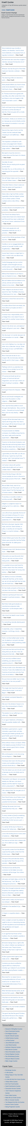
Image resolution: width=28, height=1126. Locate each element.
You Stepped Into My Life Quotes (14, 1102)
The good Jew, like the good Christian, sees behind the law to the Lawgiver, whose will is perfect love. (13, 1016)
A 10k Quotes (9, 1072)
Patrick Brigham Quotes (12, 1054)
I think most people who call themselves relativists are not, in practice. (11, 231)
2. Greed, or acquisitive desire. (11, 913)
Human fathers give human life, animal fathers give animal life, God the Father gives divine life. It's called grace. (13, 540)
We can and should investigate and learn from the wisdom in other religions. (12, 399)
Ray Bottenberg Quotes (12, 1056)
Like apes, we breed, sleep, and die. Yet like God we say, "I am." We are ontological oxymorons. (13, 881)
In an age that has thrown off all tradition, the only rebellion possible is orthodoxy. (13, 936)
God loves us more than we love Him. (13, 298)
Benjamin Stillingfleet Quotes (13, 1029)
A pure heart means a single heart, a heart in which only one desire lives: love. (13, 256)
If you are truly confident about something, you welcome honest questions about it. (11, 661)
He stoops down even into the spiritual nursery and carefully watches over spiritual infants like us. (13, 763)
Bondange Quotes (10, 1070)
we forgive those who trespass (11, 389)
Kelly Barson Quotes (11, 1049)
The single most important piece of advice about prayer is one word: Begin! (12, 690)
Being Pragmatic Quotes (12, 1107)
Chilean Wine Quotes (11, 1081)
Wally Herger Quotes (11, 1061)
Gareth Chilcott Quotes (12, 1036)
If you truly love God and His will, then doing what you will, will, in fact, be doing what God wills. (13, 652)
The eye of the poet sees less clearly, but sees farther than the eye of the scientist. (13, 861)
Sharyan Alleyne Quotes (12, 1058)
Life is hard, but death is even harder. (13, 615)
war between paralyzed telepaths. (12, 697)
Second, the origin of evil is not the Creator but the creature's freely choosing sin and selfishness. (12, 133)
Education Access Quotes (13, 1088)
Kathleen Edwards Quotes (13, 1047)
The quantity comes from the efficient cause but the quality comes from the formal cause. (13, 852)
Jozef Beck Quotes (11, 1045)
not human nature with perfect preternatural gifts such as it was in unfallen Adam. (12, 467)
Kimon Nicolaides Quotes (12, 1052)
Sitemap (15, 1116)
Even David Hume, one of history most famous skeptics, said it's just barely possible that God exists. (13, 800)
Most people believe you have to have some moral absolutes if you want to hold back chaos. (13, 87)
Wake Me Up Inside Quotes (13, 1097)
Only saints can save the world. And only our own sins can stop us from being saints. (12, 558)
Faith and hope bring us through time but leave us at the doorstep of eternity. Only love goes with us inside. (13, 110)
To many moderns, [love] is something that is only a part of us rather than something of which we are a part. (13, 818)
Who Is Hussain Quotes (12, 1100)
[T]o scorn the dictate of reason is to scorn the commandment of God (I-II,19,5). (13, 706)
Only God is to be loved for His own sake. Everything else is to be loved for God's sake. (13, 1000)
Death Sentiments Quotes (12, 1086)
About (15, 1114)
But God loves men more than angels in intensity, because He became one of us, (13, 62)
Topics (10, 1114)
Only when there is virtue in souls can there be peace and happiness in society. (13, 187)
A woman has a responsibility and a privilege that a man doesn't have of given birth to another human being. (13, 317)
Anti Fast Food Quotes (11, 1084)
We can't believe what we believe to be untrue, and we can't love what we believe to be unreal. (13, 283)
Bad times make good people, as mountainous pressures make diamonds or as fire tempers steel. (12, 606)
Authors (5, 1114)
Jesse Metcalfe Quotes (12, 1042)
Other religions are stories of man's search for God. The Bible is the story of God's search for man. (13, 292)
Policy (10, 1116)
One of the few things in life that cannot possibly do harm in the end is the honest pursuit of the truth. (13, 476)
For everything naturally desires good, (13, 622)
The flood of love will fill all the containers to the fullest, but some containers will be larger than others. (13, 870)
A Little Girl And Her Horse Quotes (15, 1079)
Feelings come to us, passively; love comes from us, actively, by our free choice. (12, 369)
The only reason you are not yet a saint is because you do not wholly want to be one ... (14, 772)
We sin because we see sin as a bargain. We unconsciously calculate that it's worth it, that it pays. (12, 358)
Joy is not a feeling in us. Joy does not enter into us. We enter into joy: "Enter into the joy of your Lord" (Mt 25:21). (13, 346)
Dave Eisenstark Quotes (12, 1031)
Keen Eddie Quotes (11, 1095)
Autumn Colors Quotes (12, 1104)
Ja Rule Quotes (9, 1040)
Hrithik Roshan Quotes (12, 1038)
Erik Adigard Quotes (11, 1033)
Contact (20, 1114)
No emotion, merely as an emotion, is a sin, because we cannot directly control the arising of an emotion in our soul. (13, 121)
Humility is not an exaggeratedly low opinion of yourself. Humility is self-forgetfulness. (13, 246)
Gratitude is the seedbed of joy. (11, 906)
